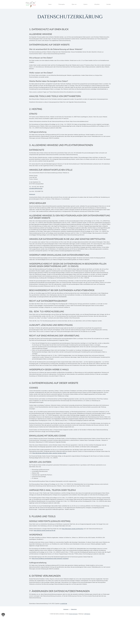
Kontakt (109, 4)
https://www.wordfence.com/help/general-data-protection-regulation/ (50, 558)
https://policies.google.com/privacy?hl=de (44, 530)
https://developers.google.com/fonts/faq (72, 529)
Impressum (32, 194)
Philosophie (61, 4)
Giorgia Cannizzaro (73, 614)
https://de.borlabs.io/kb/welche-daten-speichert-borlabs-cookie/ (49, 453)
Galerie (85, 4)
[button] (3, 615)
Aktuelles (97, 4)
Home (49, 4)
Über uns (74, 4)
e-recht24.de (63, 603)
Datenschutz (74, 609)
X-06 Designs (87, 614)
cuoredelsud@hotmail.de (35, 188)
